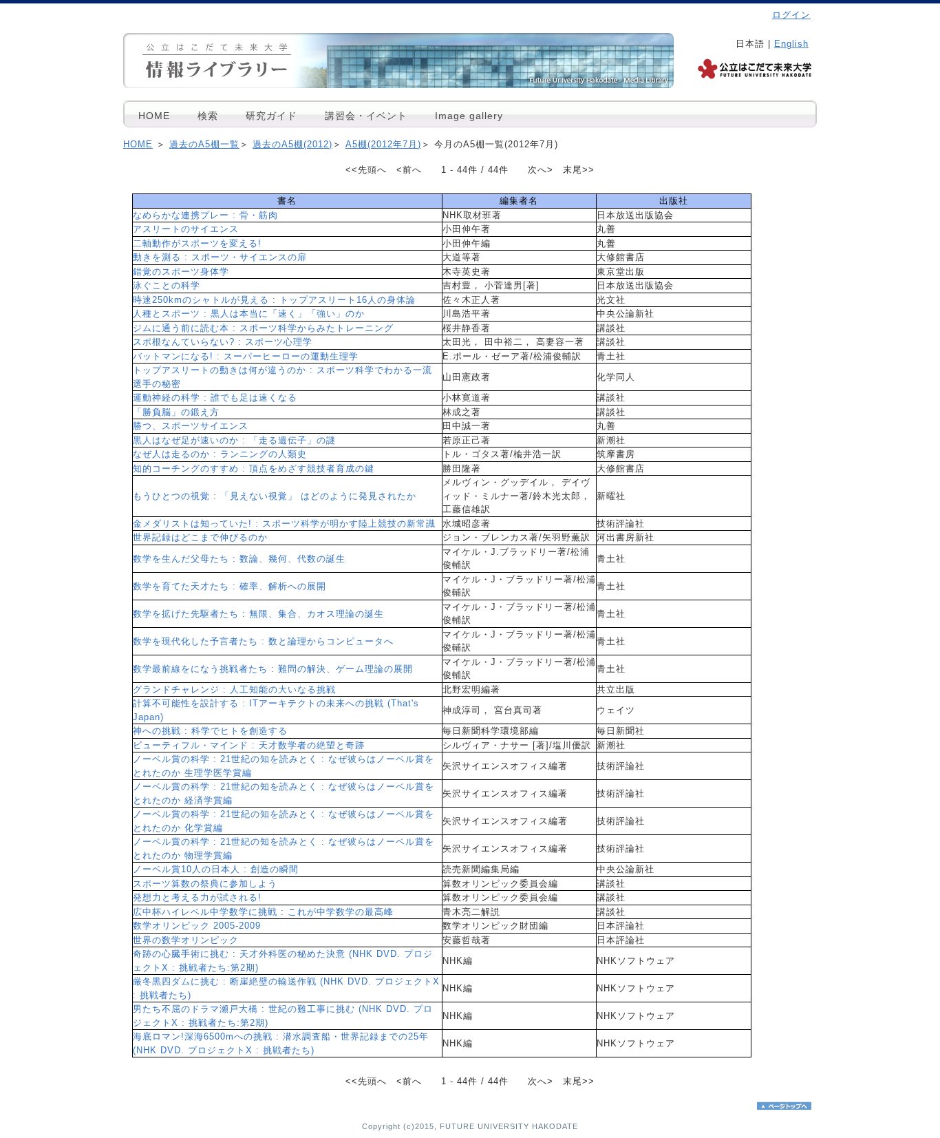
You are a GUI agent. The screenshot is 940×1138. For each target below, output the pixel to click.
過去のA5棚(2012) (292, 144)
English (791, 44)
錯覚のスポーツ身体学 (181, 271)
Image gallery (469, 115)
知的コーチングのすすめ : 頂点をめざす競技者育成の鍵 (253, 468)
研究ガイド (271, 115)
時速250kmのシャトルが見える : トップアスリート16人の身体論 (274, 300)
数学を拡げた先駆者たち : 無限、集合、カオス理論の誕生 (258, 614)
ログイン (791, 15)
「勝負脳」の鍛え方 (176, 412)
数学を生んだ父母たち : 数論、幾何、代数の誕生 (239, 559)
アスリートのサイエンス (186, 229)
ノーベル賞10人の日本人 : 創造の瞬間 (216, 869)
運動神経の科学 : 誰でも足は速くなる (215, 397)
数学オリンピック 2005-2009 (197, 925)
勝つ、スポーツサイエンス (190, 426)
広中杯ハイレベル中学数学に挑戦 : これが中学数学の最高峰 (263, 912)
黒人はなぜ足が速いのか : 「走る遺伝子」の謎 (234, 440)
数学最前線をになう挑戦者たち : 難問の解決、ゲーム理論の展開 (273, 669)
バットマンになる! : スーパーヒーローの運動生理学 (246, 356)
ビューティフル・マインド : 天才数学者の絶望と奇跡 (249, 745)
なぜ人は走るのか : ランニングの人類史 (220, 454)
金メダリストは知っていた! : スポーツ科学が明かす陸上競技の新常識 (284, 523)
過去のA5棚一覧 (204, 144)
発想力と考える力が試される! (197, 897)
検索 (207, 115)
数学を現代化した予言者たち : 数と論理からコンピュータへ (263, 641)
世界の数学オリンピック (186, 940)
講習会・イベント (366, 115)
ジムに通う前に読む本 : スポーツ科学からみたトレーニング (263, 328)
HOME (154, 115)
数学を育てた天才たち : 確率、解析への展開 (229, 586)
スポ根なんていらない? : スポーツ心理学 (222, 342)
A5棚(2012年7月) (383, 144)
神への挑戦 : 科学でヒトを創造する (210, 731)
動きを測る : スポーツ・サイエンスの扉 (220, 257)
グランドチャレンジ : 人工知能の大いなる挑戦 (234, 689)
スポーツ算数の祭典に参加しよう (205, 883)
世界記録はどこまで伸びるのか (200, 537)
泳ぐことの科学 (166, 285)
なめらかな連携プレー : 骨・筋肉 (205, 215)
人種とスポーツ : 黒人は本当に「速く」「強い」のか (249, 313)
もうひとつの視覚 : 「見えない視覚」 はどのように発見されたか (274, 496)
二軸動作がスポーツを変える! (197, 243)
